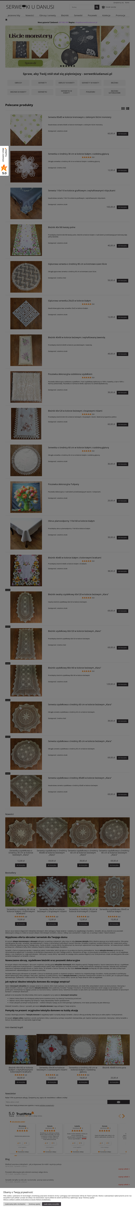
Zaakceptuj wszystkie (51, 1204)
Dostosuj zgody (34, 1204)
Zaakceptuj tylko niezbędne (15, 1204)
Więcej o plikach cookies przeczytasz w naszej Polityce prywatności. (27, 1200)
